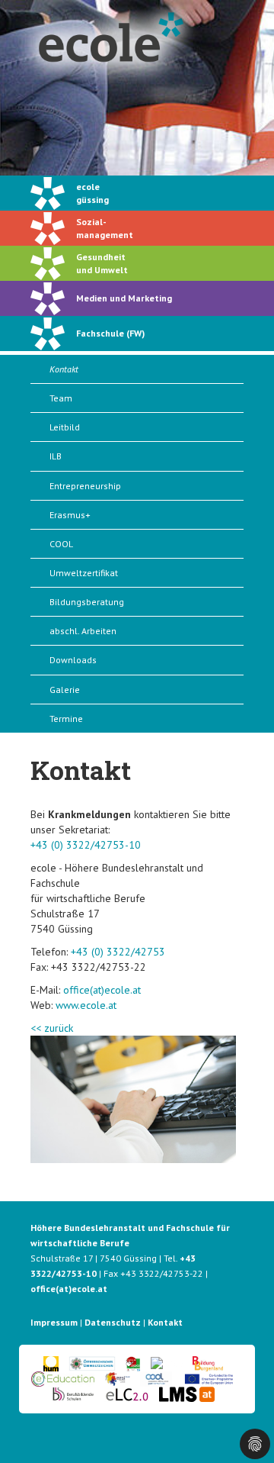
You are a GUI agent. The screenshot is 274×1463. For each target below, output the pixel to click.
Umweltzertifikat (83, 572)
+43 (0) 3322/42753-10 (85, 845)
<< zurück (51, 1028)
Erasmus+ (70, 514)
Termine (66, 718)
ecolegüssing (92, 193)
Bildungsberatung (86, 601)
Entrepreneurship (85, 485)
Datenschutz (112, 1322)
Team (60, 398)
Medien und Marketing (124, 298)
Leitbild (64, 427)
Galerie (64, 689)
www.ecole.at (86, 1005)
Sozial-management (104, 228)
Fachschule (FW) (110, 333)
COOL (61, 543)
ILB (55, 456)
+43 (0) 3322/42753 (118, 952)
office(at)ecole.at (102, 990)
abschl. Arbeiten (82, 630)
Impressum (54, 1322)
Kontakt (63, 369)
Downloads (73, 659)
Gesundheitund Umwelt (102, 263)
